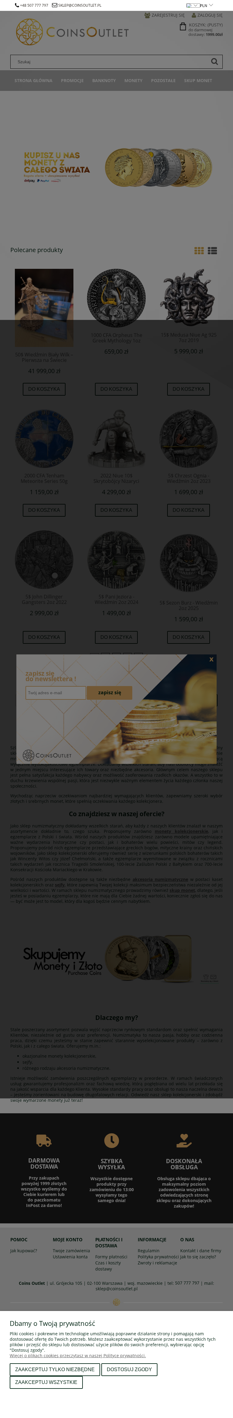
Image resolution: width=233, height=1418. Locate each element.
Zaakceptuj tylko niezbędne (55, 1369)
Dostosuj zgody (129, 1369)
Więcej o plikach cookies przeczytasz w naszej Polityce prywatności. (78, 1355)
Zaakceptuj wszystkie (46, 1382)
